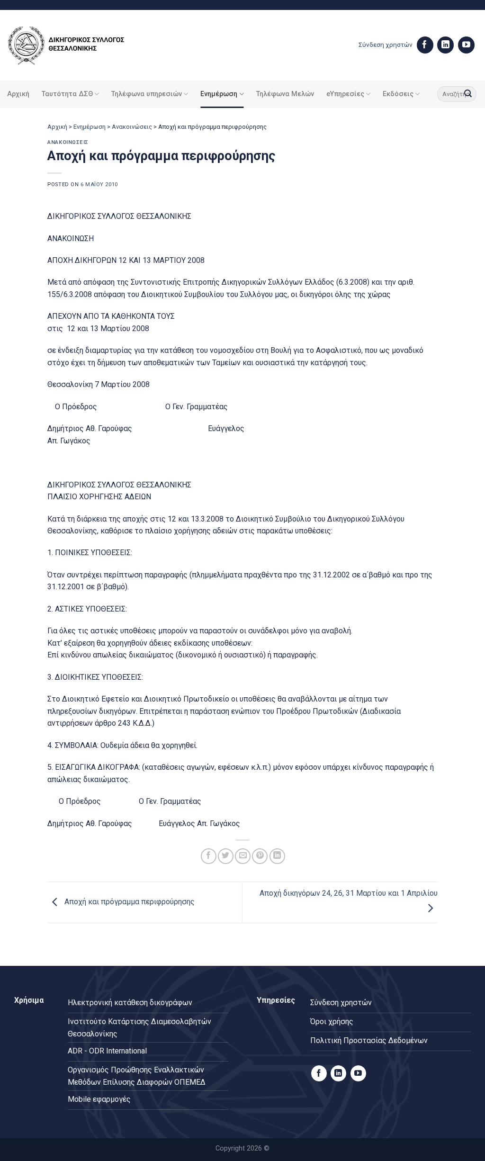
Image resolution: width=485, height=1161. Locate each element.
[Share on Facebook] (208, 856)
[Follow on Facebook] (425, 45)
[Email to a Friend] (243, 856)
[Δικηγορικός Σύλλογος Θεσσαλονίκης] (78, 45)
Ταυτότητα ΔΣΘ (67, 94)
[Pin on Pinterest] (260, 856)
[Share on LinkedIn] (277, 856)
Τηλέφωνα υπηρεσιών (146, 94)
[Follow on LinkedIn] (445, 45)
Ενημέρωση (218, 94)
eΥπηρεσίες (345, 94)
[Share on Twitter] (226, 856)
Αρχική (18, 94)
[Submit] (468, 94)
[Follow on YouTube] (466, 45)
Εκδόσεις (398, 94)
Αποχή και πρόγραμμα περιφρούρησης (129, 902)
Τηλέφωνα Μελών (285, 94)
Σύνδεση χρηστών (386, 44)
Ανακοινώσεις (132, 126)
